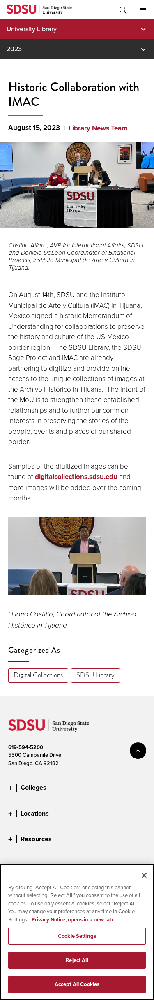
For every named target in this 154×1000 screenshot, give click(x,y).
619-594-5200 (25, 747)
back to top (138, 750)
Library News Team (98, 128)
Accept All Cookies (77, 984)
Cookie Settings (77, 936)
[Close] (144, 875)
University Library (32, 28)
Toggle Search (122, 9)
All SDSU (143, 9)
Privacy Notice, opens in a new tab (72, 919)
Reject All (77, 960)
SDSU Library (95, 675)
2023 (14, 48)
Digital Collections (38, 675)
